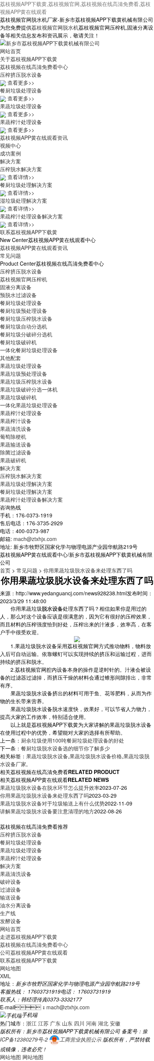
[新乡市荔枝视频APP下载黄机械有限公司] (50, 42)
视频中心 (10, 145)
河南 (91, 1023)
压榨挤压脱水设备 (21, 271)
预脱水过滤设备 (18, 295)
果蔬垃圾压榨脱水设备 (26, 381)
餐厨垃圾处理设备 (21, 302)
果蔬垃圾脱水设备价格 (96, 756)
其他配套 (10, 358)
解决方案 (10, 161)
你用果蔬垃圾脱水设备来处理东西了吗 (87, 570)
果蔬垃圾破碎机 (18, 397)
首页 (5, 570)
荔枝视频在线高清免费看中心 (34, 66)
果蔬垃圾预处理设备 (23, 373)
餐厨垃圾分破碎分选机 (26, 334)
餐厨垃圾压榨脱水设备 (26, 318)
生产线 (8, 913)
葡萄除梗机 (13, 436)
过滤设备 (10, 889)
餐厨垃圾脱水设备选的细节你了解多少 (65, 748)
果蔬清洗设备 (15, 428)
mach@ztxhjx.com (35, 538)
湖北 (103, 1023)
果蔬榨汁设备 (15, 420)
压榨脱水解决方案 (21, 476)
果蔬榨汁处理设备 (21, 413)
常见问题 (10, 255)
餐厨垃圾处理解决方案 (26, 491)
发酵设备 (10, 921)
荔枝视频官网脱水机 (54, 27)
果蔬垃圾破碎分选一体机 (29, 389)
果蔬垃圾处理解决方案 (26, 483)
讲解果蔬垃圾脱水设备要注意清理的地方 (47, 811)
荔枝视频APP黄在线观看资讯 (34, 137)
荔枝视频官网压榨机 (23, 279)
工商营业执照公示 (80, 1039)
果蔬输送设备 (15, 444)
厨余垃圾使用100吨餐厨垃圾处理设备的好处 (72, 740)
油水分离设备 (15, 905)
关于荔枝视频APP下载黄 (28, 59)
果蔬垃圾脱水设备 (47, 756)
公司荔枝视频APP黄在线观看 (34, 952)
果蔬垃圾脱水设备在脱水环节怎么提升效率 (49, 787)
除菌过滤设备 (15, 452)
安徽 (115, 1023)
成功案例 (10, 153)
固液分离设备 (15, 287)
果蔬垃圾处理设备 (21, 365)
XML (5, 976)
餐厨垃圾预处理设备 (23, 310)
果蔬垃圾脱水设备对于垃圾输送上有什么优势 (52, 803)
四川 (79, 1023)
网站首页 (10, 51)
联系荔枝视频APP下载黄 (28, 232)
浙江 (31, 1023)
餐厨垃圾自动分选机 (23, 326)
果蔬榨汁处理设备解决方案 (31, 499)
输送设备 (10, 897)
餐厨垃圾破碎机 (18, 342)
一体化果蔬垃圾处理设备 (29, 405)
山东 (67, 1023)
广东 (55, 1023)
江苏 (43, 1023)
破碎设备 (10, 881)
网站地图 (10, 968)
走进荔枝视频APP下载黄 (28, 936)
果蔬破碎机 (13, 460)
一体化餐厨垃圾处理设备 (29, 350)
